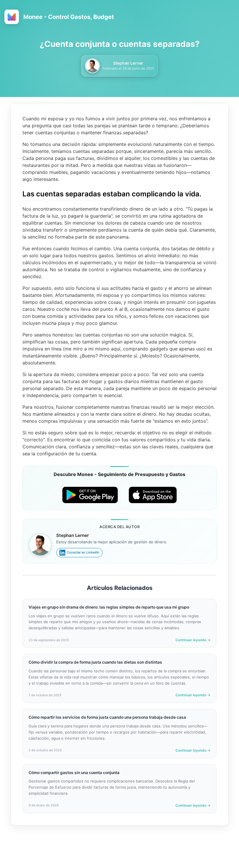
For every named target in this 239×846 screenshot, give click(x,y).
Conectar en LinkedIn (83, 552)
